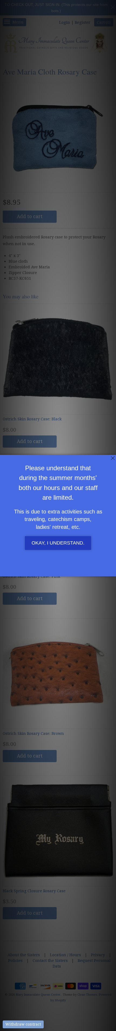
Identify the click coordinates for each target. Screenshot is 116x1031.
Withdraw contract (23, 1024)
